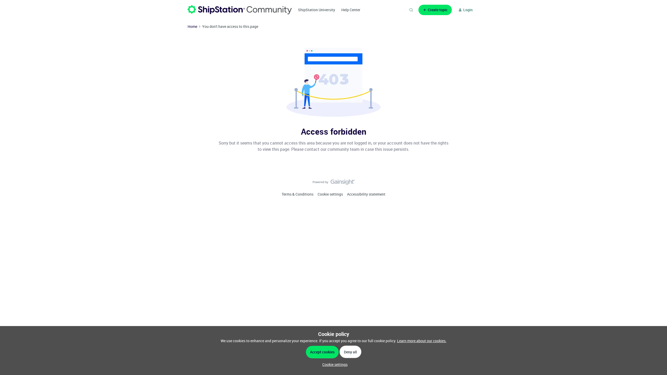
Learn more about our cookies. (422, 340)
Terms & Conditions (297, 194)
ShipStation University (316, 9)
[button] (435, 10)
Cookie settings (330, 194)
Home (192, 26)
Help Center (350, 9)
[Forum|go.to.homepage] (240, 9)
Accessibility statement (366, 194)
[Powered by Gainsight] (334, 183)
